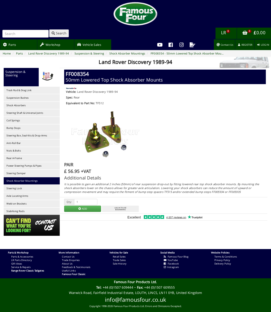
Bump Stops (13, 128)
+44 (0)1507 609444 (118, 287)
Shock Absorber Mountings (22, 180)
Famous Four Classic (73, 274)
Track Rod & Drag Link (19, 90)
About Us (67, 263)
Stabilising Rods (15, 211)
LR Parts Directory (21, 260)
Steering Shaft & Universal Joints (24, 112)
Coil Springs (13, 120)
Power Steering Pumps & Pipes (23, 165)
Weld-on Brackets (16, 203)
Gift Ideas (16, 263)
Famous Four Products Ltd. (135, 282)
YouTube (172, 260)
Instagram (172, 267)
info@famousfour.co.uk (135, 299)
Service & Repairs (21, 267)
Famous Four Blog (177, 256)
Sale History (120, 263)
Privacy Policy (222, 260)
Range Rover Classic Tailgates (27, 270)
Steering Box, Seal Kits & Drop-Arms (26, 135)
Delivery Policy (222, 263)
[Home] (135, 14)
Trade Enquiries (71, 260)
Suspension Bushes (17, 97)
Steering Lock (14, 188)
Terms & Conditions (225, 256)
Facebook (172, 263)
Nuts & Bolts (13, 150)
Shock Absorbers (16, 105)
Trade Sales (119, 260)
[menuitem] (170, 44)
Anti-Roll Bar (13, 143)
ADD (84, 208)
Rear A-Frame (14, 158)
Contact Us (68, 256)
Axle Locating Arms (17, 196)
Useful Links (69, 270)
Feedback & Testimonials (76, 267)
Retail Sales (119, 256)
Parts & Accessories (22, 256)
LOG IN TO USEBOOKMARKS (120, 209)
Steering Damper (16, 173)
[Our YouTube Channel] (159, 44)
